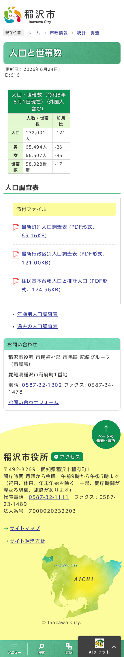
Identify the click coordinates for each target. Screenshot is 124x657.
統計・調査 (88, 33)
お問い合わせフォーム (33, 402)
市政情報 (59, 33)
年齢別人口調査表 (37, 314)
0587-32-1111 (49, 497)
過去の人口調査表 (37, 326)
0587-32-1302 (42, 385)
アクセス (70, 457)
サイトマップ (25, 528)
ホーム (34, 33)
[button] (99, 646)
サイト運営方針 (27, 541)
